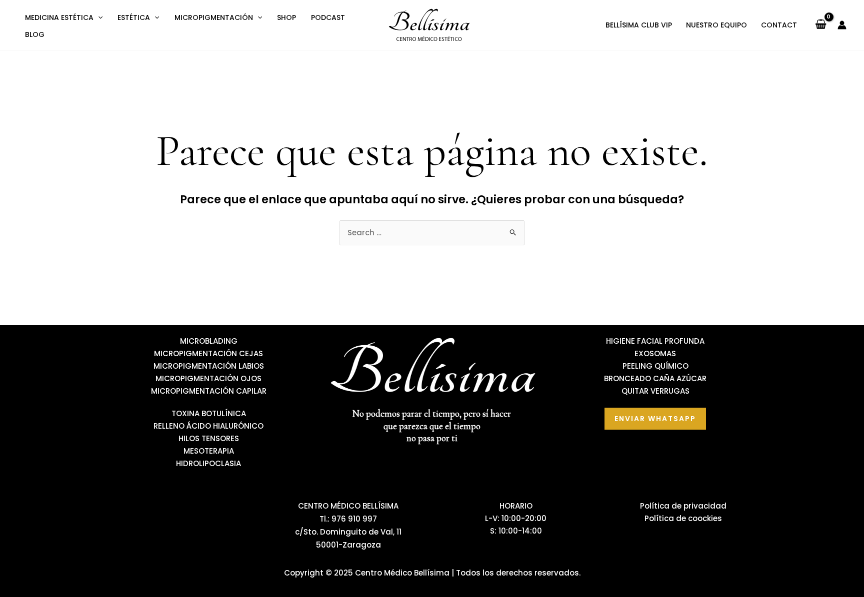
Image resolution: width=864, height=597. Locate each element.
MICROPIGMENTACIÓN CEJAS (208, 353)
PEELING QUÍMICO (655, 366)
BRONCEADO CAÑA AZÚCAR (655, 378)
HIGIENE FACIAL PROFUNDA (655, 341)
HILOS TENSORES (208, 438)
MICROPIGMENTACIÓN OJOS (209, 378)
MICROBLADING (209, 341)
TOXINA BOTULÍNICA (209, 413)
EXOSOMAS (655, 353)
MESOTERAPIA (209, 451)
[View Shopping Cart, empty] (821, 24)
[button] (98, 17)
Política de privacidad (683, 506)
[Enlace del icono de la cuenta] (842, 24)
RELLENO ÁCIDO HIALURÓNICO (209, 426)
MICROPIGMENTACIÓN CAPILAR (208, 391)
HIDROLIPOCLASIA (208, 463)
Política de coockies (683, 518)
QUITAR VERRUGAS (656, 391)
